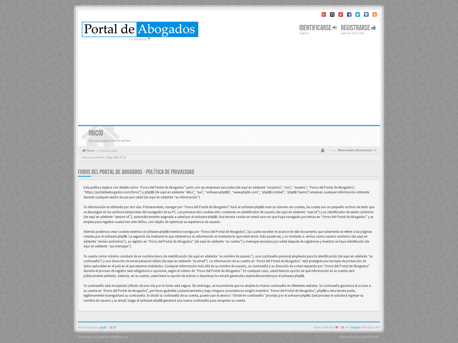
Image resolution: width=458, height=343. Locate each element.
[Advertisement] (229, 81)
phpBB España (119, 337)
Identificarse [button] (315, 28)
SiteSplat (355, 327)
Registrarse (356, 28)
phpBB (103, 327)
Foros (89, 150)
